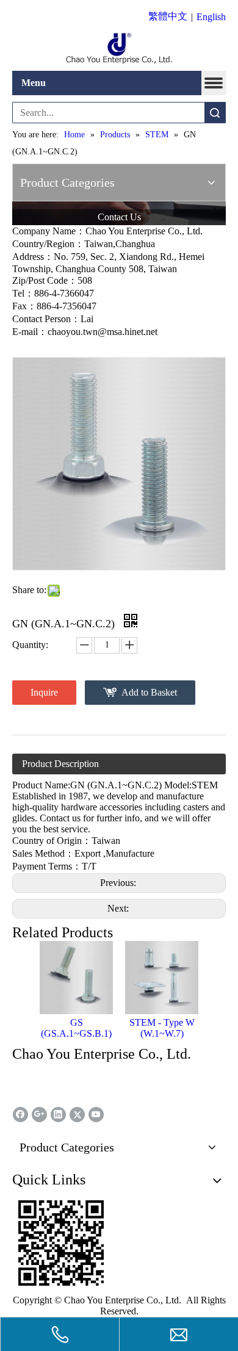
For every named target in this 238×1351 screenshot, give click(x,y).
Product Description (60, 763)
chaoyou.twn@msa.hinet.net (102, 331)
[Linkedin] (58, 1114)
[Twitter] (77, 1114)
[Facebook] (20, 1114)
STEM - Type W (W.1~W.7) (162, 1028)
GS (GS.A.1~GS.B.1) (76, 1028)
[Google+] (39, 1114)
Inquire (44, 692)
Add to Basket (149, 692)
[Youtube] (96, 1114)
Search (214, 113)
